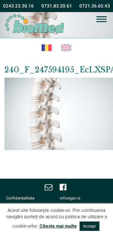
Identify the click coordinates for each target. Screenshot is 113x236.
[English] (66, 48)
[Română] (47, 48)
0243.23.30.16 (18, 6)
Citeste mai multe (58, 226)
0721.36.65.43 (94, 6)
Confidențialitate (20, 198)
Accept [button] (89, 226)
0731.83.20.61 (56, 6)
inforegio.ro (70, 198)
